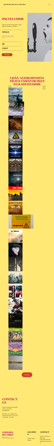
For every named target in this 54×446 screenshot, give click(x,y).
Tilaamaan (7, 54)
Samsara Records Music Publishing (14, 4)
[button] (10, 87)
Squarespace (11, 437)
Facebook (27, 375)
